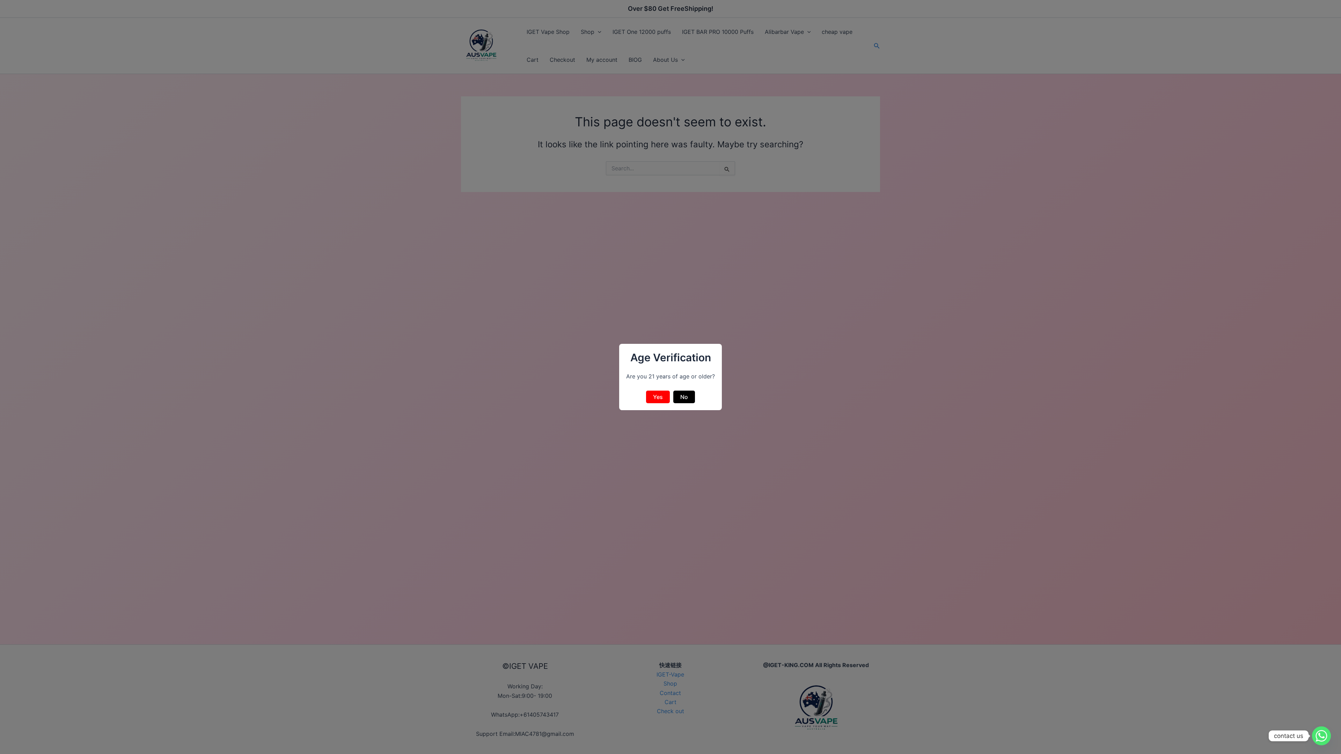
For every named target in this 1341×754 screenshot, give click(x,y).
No (684, 396)
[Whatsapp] (1321, 735)
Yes (658, 396)
